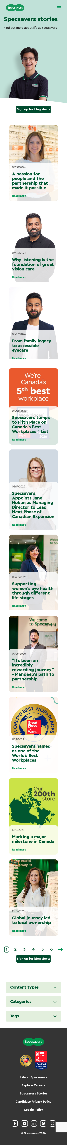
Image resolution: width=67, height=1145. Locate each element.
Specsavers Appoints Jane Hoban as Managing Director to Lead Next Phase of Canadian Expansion (33, 505)
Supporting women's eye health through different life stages (33, 591)
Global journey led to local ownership (31, 920)
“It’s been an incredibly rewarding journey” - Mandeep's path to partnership (33, 670)
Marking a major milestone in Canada (33, 839)
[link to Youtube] (24, 1123)
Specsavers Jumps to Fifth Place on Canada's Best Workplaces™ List (31, 425)
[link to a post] (33, 244)
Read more (19, 196)
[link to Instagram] (52, 1123)
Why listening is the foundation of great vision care (33, 264)
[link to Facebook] (15, 1123)
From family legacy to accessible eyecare (31, 345)
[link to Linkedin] (34, 1123)
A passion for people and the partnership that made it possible (30, 181)
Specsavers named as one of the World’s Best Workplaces (31, 753)
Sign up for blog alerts (33, 109)
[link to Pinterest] (43, 1123)
